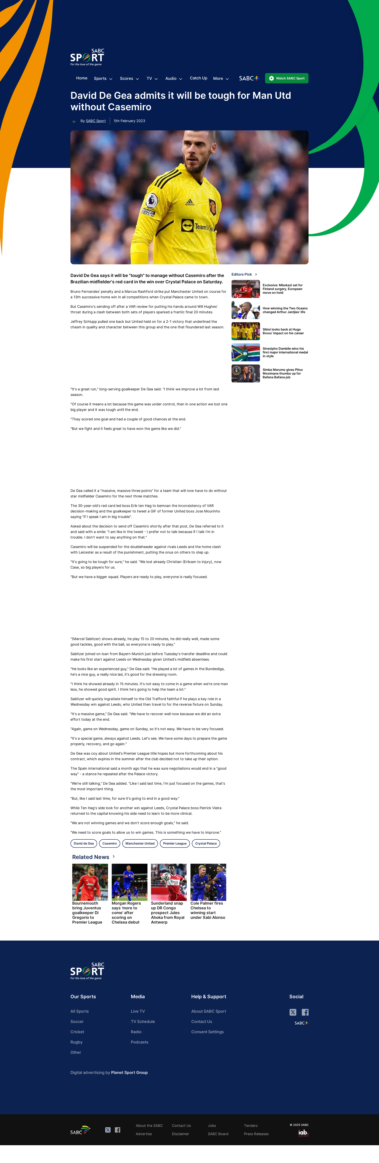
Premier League (175, 843)
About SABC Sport (208, 1011)
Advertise (144, 1134)
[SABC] (81, 1129)
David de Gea (84, 843)
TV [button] (149, 78)
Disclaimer (180, 1134)
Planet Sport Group (129, 1072)
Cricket (77, 1031)
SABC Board (218, 1134)
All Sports (79, 1011)
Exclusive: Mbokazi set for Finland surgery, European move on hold (283, 289)
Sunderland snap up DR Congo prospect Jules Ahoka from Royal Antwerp (167, 913)
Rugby (76, 1042)
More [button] (218, 78)
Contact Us (201, 1021)
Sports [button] (100, 78)
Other (75, 1052)
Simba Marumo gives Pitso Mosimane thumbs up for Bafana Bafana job (283, 373)
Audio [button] (170, 78)
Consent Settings (207, 1031)
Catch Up (198, 78)
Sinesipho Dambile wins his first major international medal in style (285, 352)
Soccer (77, 1021)
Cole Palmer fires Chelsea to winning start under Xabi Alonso (207, 910)
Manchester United (140, 843)
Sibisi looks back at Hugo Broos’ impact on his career (283, 331)
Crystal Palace (206, 843)
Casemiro (109, 843)
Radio (136, 1031)
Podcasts (139, 1042)
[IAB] (303, 1133)
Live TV (138, 1011)
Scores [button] (126, 78)
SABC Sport (96, 121)
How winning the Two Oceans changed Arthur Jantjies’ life (285, 310)
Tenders (251, 1125)
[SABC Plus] (302, 1023)
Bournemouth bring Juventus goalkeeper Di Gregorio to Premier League (87, 913)
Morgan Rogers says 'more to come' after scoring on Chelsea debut (126, 913)
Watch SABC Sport (290, 78)
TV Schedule (143, 1021)
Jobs (212, 1125)
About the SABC (149, 1125)
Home (81, 78)
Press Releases (256, 1134)
